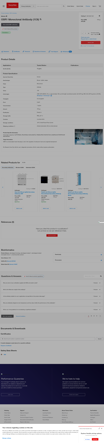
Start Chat (95, 439)
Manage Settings (6, 438)
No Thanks (87, 439)
